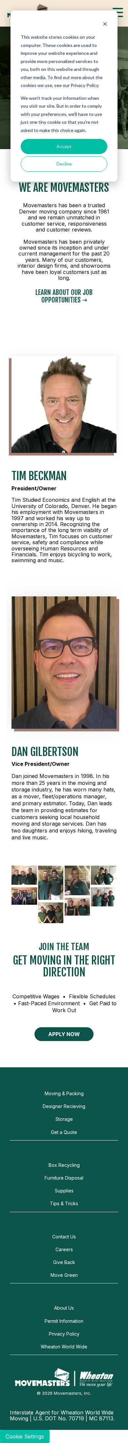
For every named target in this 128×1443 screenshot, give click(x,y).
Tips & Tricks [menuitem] (64, 1203)
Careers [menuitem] (64, 1249)
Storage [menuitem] (64, 1119)
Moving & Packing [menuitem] (64, 1093)
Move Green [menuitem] (64, 1275)
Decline (64, 163)
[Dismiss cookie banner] (105, 25)
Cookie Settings (25, 1436)
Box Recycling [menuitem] (64, 1165)
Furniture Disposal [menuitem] (64, 1178)
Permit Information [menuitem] (64, 1321)
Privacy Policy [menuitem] (64, 1334)
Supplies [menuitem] (64, 1190)
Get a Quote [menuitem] (64, 1132)
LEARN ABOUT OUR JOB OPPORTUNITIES (64, 296)
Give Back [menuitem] (64, 1262)
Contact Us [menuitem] (64, 1236)
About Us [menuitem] (64, 1308)
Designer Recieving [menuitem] (64, 1106)
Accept (64, 146)
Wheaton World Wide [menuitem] (64, 1346)
